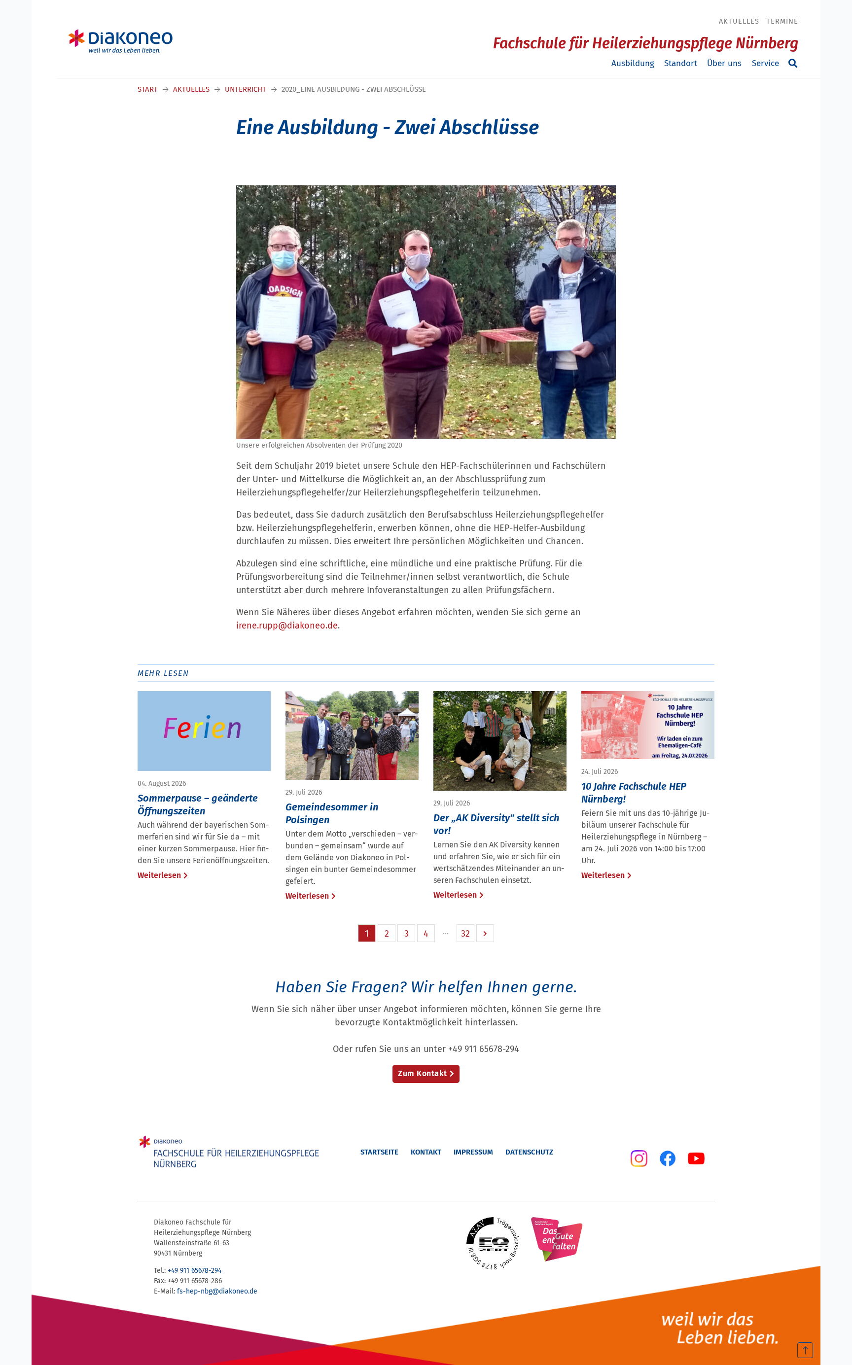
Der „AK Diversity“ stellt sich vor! (496, 824)
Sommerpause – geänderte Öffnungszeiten (198, 804)
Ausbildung (632, 63)
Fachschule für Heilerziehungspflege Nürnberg (645, 43)
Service (765, 63)
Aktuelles (739, 21)
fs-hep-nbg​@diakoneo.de (217, 1291)
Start (148, 89)
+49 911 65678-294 (194, 1270)
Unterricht (245, 89)
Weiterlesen (159, 875)
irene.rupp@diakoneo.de (287, 625)
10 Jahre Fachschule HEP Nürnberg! (633, 792)
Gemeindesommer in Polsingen (331, 813)
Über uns (724, 63)
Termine (782, 21)
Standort (680, 63)
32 (465, 933)
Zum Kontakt (422, 1073)
